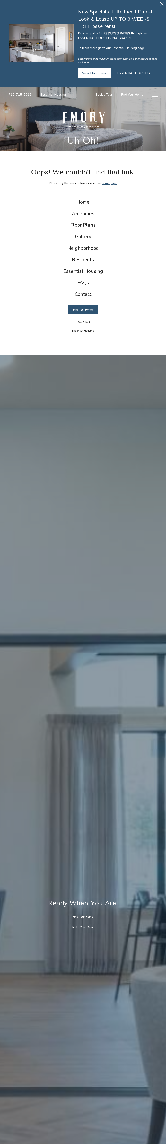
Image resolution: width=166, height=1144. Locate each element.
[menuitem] (83, 202)
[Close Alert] (161, 5)
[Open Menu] (155, 95)
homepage (109, 183)
